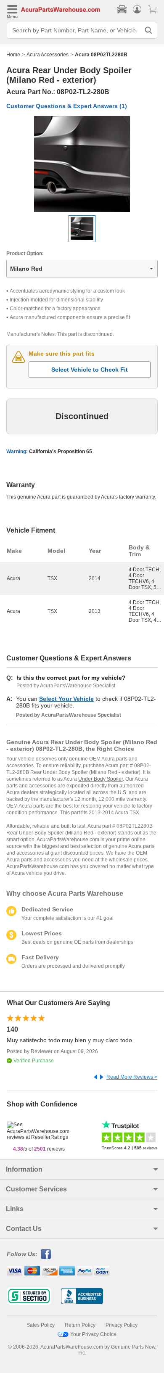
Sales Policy (40, 1325)
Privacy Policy (122, 1325)
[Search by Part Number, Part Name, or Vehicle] (148, 30)
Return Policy (80, 1325)
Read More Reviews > (131, 1077)
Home (13, 55)
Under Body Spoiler (100, 779)
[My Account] (137, 9)
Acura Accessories (47, 55)
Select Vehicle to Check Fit (89, 369)
